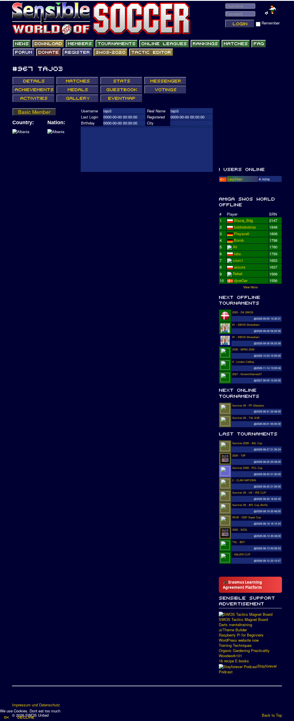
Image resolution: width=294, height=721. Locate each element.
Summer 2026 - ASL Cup (247, 443)
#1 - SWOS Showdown (246, 325)
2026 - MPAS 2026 (243, 349)
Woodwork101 (230, 655)
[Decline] (25, 717)
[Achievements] (33, 89)
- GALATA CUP (241, 554)
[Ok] (6, 717)
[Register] (77, 52)
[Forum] (23, 52)
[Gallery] (77, 98)
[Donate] (48, 52)
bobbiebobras (245, 233)
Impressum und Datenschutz (36, 704)
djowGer (240, 247)
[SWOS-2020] (110, 52)
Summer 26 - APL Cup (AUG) (250, 505)
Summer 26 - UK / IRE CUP (249, 492)
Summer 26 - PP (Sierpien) (248, 405)
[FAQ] (259, 43)
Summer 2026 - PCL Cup (247, 468)
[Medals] (77, 89)
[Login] (239, 23)
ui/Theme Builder (233, 629)
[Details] (33, 81)
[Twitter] (27, 696)
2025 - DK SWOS (242, 312)
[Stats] (121, 81)
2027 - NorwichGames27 (247, 374)
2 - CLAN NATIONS (244, 480)
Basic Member (34, 111)
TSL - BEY (238, 542)
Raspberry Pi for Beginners (241, 635)
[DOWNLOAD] (48, 43)
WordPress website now (239, 640)
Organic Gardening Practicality (244, 650)
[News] (22, 43)
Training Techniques (235, 645)
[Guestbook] (121, 89)
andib (238, 273)
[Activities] (33, 98)
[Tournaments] (117, 43)
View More (250, 286)
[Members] (80, 43)
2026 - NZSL (239, 530)
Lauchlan (234, 179)
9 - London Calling (243, 362)
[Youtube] (38, 696)
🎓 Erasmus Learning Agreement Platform (242, 585)
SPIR (238, 260)
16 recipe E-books (234, 661)
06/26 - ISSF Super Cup (246, 517)
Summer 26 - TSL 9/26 (246, 418)
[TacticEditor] (151, 52)
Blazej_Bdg (243, 220)
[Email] (49, 696)
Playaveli (241, 240)
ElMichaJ (241, 227)
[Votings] (165, 89)
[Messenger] (165, 81)
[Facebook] (16, 696)
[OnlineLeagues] (164, 43)
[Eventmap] (121, 98)
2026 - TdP (238, 455)
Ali (235, 253)
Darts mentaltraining (235, 624)
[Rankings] (205, 43)
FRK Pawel (243, 280)
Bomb (239, 267)
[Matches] (236, 43)
